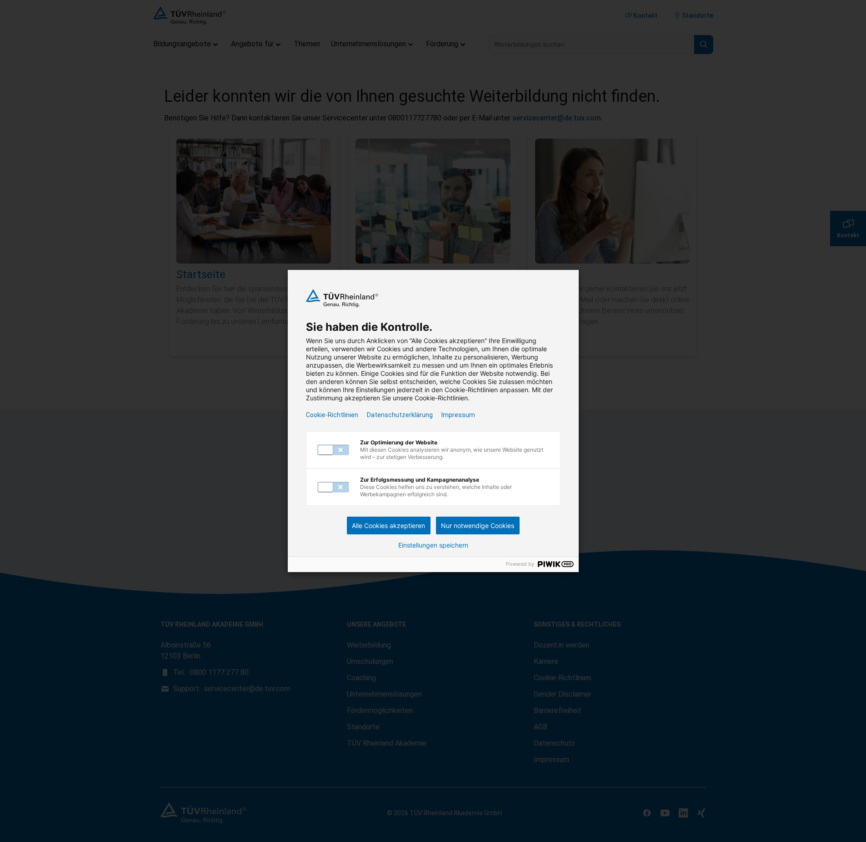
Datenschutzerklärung (400, 415)
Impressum (458, 415)
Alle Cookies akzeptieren (388, 525)
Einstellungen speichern (433, 545)
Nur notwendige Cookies (477, 525)
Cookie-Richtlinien (332, 415)
